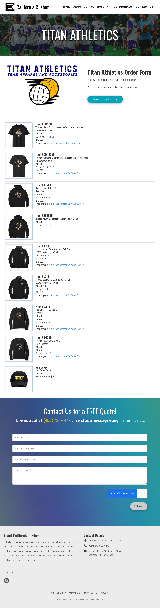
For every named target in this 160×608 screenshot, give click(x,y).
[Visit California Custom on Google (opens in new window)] (6, 580)
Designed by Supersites (96, 599)
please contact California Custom (68, 143)
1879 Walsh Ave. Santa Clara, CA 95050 (107, 540)
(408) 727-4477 (103, 545)
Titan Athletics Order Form (105, 99)
